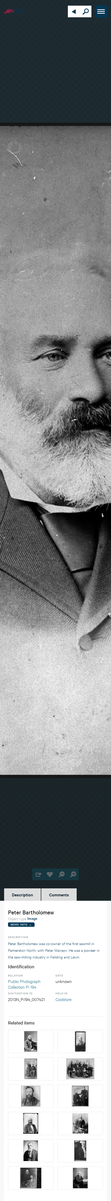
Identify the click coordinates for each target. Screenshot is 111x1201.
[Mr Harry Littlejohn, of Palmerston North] (30, 1096)
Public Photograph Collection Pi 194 (24, 983)
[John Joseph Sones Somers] (30, 1123)
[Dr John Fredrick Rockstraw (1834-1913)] (80, 1178)
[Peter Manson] (30, 1041)
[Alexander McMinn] (80, 1150)
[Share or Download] (38, 874)
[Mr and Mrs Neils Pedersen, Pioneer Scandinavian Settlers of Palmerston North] (80, 1096)
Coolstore (64, 999)
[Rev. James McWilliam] (80, 1123)
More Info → (21, 924)
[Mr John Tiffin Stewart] (30, 1150)
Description (22, 894)
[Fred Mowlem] (80, 1041)
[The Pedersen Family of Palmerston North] (80, 1068)
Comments (59, 894)
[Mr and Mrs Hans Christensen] (30, 1068)
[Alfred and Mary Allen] (30, 1178)
